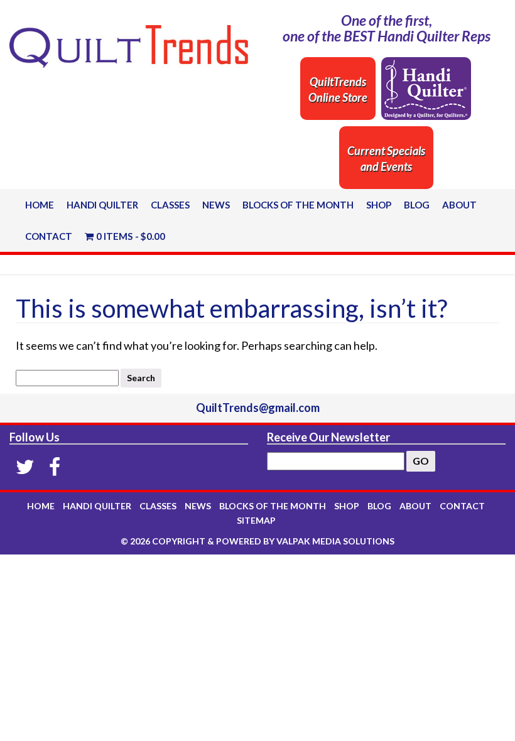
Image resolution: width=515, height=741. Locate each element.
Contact (48, 236)
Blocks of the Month (298, 204)
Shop (378, 204)
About (459, 204)
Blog (417, 204)
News (216, 204)
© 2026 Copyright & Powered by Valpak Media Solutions (257, 541)
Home (39, 204)
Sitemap (256, 520)
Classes (170, 204)
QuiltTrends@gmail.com (258, 407)
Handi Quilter (102, 204)
